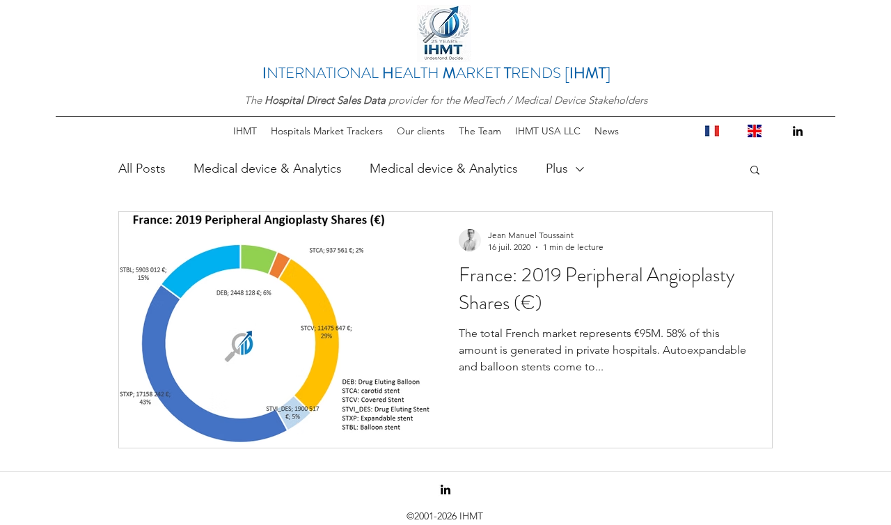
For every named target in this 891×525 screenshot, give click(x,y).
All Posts (142, 168)
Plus (557, 168)
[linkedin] (798, 131)
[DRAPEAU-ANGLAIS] (755, 131)
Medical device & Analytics (268, 168)
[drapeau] (712, 131)
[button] (755, 171)
